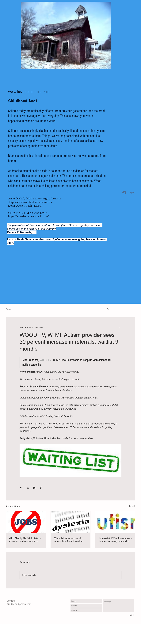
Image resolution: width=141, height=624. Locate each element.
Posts (9, 309)
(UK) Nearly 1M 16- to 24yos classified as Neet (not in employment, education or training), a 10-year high (25, 539)
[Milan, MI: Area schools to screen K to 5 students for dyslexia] (70, 522)
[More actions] (119, 327)
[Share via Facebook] (21, 487)
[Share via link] (41, 487)
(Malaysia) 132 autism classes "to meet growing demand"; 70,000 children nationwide (115, 539)
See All (132, 506)
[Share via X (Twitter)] (27, 487)
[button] (108, 309)
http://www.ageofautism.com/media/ (31, 202)
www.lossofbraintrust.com (28, 91)
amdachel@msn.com (19, 604)
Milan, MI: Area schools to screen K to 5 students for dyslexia (68, 539)
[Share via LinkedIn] (34, 487)
